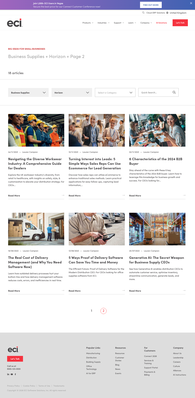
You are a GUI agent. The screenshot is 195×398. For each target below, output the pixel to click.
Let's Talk (180, 22)
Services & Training (148, 362)
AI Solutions (161, 22)
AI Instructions (179, 374)
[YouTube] (12, 374)
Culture (176, 366)
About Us (177, 353)
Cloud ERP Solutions (155, 12)
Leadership (178, 357)
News (117, 369)
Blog (117, 364)
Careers (176, 361)
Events (118, 373)
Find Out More (151, 4)
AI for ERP (91, 373)
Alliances (177, 370)
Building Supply (93, 361)
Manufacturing (93, 353)
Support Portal (151, 367)
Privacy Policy (13, 385)
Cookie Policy (29, 385)
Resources (119, 353)
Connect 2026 (150, 356)
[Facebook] (15, 374)
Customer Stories (119, 359)
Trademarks (58, 385)
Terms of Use (44, 385)
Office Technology (91, 367)
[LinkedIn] (8, 374)
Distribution (91, 357)
